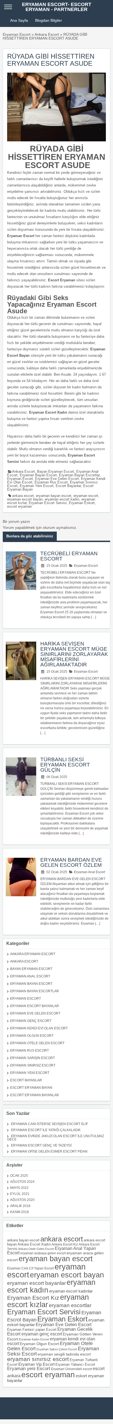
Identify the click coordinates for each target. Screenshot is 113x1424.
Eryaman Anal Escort (89, 872)
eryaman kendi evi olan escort (51, 1341)
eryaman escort (86, 496)
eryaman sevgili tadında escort (64, 1354)
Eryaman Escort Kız (33, 1297)
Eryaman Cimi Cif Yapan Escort (30, 1268)
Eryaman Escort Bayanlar (34, 1006)
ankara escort (23, 496)
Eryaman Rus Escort (51, 482)
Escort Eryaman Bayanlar (34, 1095)
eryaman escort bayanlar (36, 1283)
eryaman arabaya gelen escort (43, 1253)
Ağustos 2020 (22, 1200)
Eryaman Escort (16, 34)
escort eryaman (19, 506)
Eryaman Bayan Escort (38, 475)
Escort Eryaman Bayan (31, 1088)
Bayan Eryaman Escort (55, 471)
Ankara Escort (47, 34)
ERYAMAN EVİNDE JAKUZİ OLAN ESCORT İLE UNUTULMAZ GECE (55, 1137)
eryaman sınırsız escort (38, 1359)
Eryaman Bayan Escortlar (79, 475)
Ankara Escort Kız (65, 1244)
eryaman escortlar (70, 1305)
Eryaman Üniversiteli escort (71, 1369)
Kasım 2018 (19, 1212)
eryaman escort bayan (25, 499)
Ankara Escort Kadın (34, 1244)
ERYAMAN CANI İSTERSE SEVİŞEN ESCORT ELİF (49, 1124)
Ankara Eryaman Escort (32, 954)
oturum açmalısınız (59, 527)
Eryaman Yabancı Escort (75, 1364)
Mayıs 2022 (19, 1188)
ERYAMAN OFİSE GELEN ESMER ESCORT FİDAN (49, 1151)
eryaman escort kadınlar (71, 1291)
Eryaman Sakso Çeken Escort (56, 1349)
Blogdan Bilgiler (48, 20)
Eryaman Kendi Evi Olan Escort (39, 1028)
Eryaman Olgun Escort (31, 1036)
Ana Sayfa (19, 20)
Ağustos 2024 (22, 1182)
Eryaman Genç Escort (30, 1021)
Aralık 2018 (20, 1206)
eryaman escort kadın (62, 499)
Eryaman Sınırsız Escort (32, 1065)
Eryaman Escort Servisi (48, 503)
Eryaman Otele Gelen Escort (37, 1043)
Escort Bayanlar (68, 486)
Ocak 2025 (19, 1176)
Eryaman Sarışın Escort (32, 1058)
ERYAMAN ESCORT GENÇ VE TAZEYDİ (41, 1145)
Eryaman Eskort (82, 503)
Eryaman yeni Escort (28, 1368)
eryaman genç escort (41, 1334)
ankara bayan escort (23, 1240)
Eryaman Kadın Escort (34, 1339)
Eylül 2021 (19, 1194)
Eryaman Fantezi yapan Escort (31, 1329)
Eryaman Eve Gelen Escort (57, 479)
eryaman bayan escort (53, 496)
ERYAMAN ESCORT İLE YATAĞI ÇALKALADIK (46, 1130)
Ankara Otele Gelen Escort (36, 1248)
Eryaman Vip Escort (36, 1364)
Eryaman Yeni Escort (36, 486)
